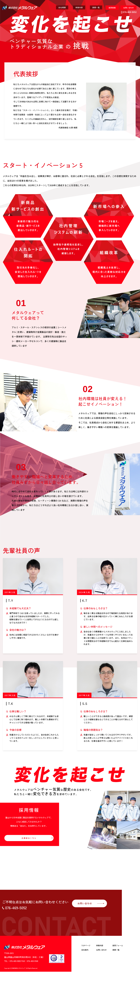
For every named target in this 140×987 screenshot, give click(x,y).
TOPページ (85, 945)
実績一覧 (115, 949)
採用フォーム (117, 945)
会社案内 (84, 949)
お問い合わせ (101, 949)
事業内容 (99, 945)
